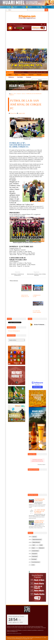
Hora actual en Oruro (16, 616)
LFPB (41, 545)
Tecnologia (34, 559)
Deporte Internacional (37, 539)
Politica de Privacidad (17, 633)
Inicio (12, 93)
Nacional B (34, 553)
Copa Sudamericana (35, 562)
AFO (15, 93)
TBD (42, 637)
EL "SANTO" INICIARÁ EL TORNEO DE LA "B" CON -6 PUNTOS (39, 511)
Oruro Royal (34, 556)
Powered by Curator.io (41, 464)
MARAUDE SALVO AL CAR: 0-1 (24, 72)
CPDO (33, 564)
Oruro (33, 548)
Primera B (19, 93)
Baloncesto (41, 548)
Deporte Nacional (36, 542)
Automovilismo (35, 550)
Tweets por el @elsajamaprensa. (14, 330)
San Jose (23, 93)
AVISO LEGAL (10, 633)
